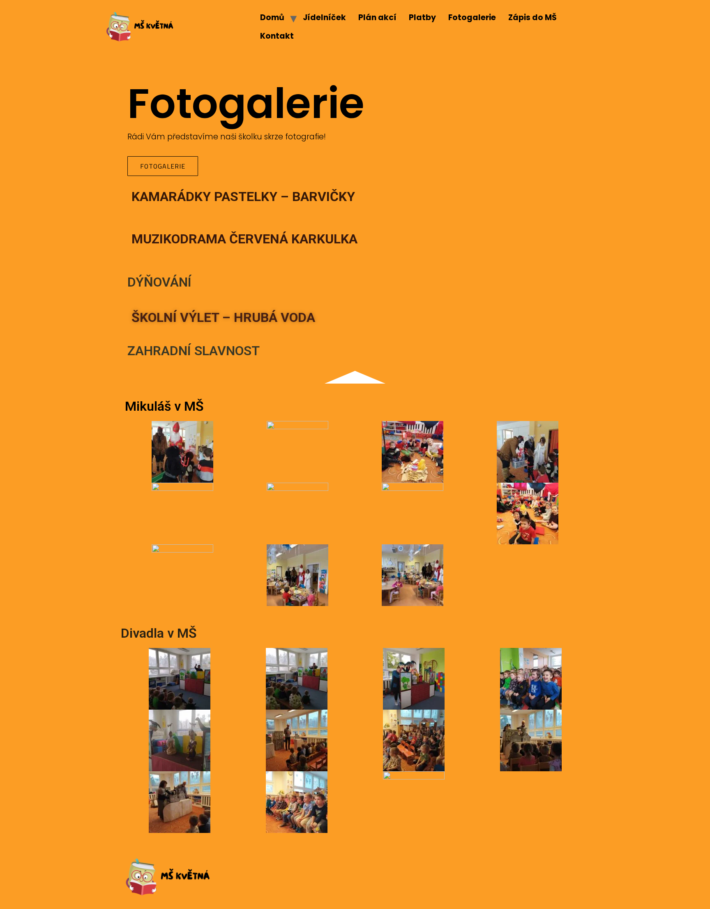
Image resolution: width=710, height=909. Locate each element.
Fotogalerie (472, 17)
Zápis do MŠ (532, 17)
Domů (272, 17)
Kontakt (277, 36)
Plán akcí (377, 17)
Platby (422, 17)
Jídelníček (324, 17)
